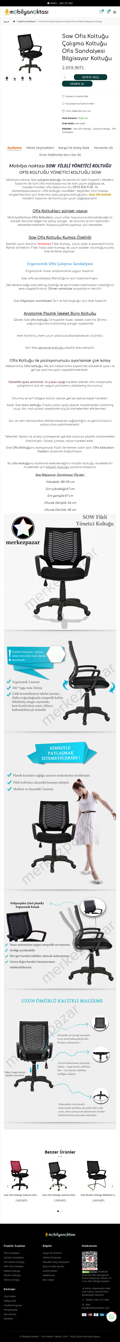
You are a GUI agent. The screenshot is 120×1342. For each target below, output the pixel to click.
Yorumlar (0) (103, 148)
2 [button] (62, 1211)
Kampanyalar (11, 1309)
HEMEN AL (77, 84)
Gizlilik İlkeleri (50, 1270)
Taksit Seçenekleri (40, 148)
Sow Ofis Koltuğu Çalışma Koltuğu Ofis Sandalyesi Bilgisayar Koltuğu (70, 21)
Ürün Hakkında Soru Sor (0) (60, 155)
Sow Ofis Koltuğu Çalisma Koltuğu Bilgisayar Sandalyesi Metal (60, 1194)
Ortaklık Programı (13, 1305)
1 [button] (58, 1211)
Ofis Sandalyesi (12, 1252)
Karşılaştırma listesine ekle (80, 103)
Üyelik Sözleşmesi (52, 1257)
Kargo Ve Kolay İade (73, 148)
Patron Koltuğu (12, 1279)
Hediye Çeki (10, 1300)
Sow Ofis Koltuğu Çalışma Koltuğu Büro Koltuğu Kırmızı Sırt (21, 1194)
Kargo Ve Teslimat (52, 1252)
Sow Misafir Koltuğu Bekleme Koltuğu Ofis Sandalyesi (98, 1194)
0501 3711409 (65, 3)
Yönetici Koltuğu (12, 1275)
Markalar (8, 1318)
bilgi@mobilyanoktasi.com (95, 1307)
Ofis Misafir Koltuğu (14, 1261)
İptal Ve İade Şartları (53, 1266)
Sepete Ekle (90, 77)
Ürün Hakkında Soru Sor (78, 110)
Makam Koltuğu (12, 1270)
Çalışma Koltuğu (101, 128)
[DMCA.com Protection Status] (90, 1271)
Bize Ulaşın (48, 1279)
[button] (112, 1317)
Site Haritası (10, 1314)
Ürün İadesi (10, 1296)
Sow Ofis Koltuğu (82, 128)
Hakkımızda (49, 1275)
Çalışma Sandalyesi (26, 21)
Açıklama (14, 148)
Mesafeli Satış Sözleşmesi (56, 1261)
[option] (7, 79)
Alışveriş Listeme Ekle (77, 96)
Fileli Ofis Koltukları (14, 1266)
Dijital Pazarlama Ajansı (88, 1336)
